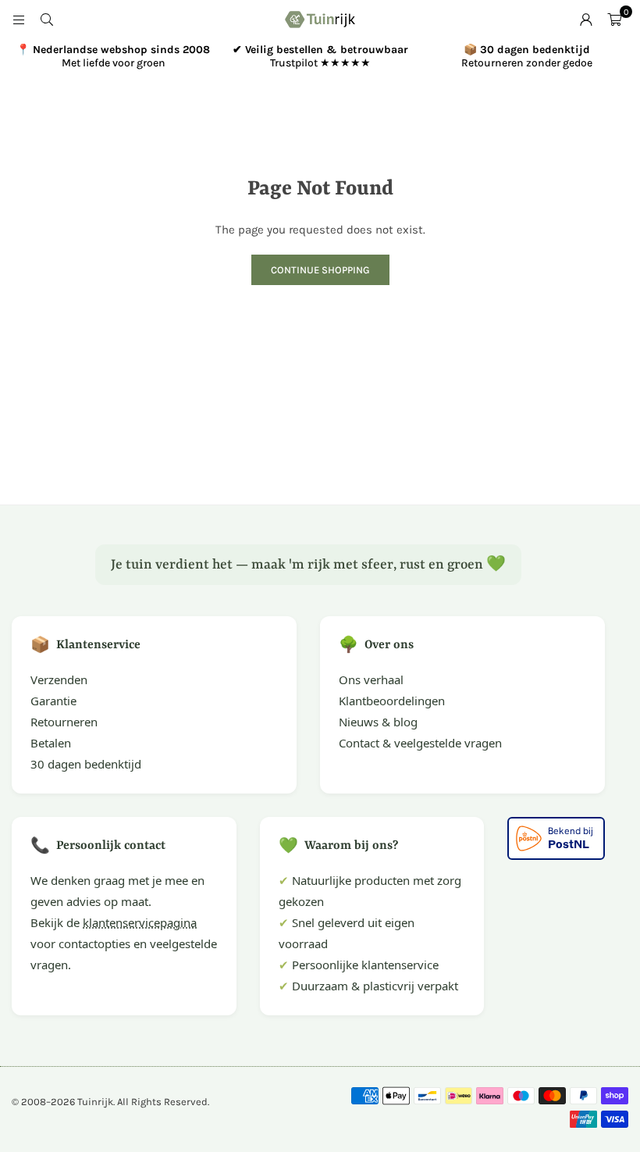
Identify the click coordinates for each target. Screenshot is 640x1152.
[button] (614, 19)
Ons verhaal (371, 679)
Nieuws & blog (378, 721)
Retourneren (64, 721)
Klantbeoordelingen (392, 700)
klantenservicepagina (140, 922)
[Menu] (19, 19)
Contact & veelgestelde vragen (420, 743)
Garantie (53, 700)
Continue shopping (320, 270)
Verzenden (58, 679)
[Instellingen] (586, 19)
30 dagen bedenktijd (85, 764)
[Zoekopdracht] (47, 19)
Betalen (50, 743)
